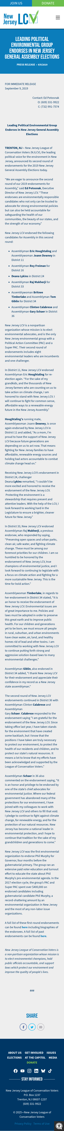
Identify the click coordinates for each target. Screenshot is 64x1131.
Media (53, 1058)
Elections (14, 1058)
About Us (14, 1053)
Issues (51, 1053)
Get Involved (34, 1053)
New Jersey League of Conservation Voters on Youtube (22, 1071)
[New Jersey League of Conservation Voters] (21, 18)
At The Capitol (35, 1058)
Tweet (32, 1025)
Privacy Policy (23, 1123)
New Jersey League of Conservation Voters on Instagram (29, 1071)
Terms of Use (41, 1123)
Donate (48, 3)
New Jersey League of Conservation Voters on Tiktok (50, 1071)
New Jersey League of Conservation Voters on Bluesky (43, 1071)
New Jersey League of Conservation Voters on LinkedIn (36, 1071)
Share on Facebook (23, 1025)
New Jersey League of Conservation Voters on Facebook (15, 1071)
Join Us (16, 3)
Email (40, 1025)
